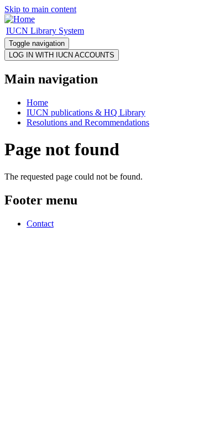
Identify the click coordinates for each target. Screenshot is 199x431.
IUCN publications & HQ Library (86, 112)
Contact (40, 223)
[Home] (19, 19)
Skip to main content (40, 9)
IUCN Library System (45, 30)
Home (37, 102)
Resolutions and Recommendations (88, 122)
